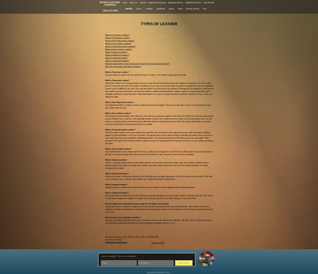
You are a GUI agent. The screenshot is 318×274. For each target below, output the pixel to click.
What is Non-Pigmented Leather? (120, 41)
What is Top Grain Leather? (117, 35)
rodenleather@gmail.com (116, 242)
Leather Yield (157, 242)
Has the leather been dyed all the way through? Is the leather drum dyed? (137, 64)
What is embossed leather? (117, 61)
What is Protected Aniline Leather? (120, 47)
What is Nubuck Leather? (116, 52)
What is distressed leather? (117, 55)
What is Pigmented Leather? (117, 38)
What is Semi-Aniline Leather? (118, 49)
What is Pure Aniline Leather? (118, 44)
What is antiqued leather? (116, 58)
